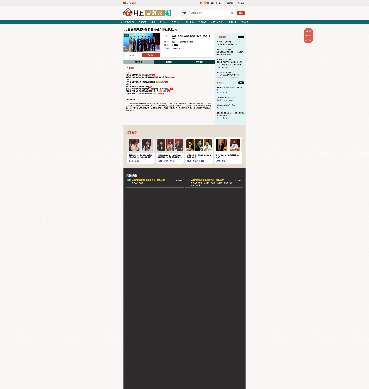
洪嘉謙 (218, 108)
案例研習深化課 (127, 22)
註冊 (212, 3)
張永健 (225, 100)
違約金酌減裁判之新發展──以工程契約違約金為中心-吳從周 (229, 52)
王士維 (131, 161)
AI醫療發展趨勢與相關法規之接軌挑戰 (148, 181)
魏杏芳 (166, 161)
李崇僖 (186, 36)
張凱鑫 (205, 36)
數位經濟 (202, 22)
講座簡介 (138, 62)
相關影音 (169, 62)
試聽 (133, 55)
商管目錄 (308, 40)
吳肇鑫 (201, 161)
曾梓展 (174, 36)
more (241, 37)
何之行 (172, 161)
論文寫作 (232, 22)
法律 (153, 22)
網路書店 (204, 3)
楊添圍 (218, 92)
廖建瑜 (225, 92)
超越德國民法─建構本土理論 (226, 97)
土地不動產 (189, 22)
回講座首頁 (131, 3)
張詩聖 (198, 36)
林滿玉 (160, 161)
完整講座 (199, 62)
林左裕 (218, 118)
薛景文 (137, 161)
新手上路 (241, 3)
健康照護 (183, 42)
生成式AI (175, 42)
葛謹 (223, 161)
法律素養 (244, 22)
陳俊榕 (195, 161)
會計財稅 (163, 22)
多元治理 (190, 42)
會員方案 (230, 3)
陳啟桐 (180, 36)
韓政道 (189, 161)
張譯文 (231, 100)
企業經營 (176, 22)
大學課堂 (142, 22)
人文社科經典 (216, 22)
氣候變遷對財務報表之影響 (225, 105)
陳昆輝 (192, 36)
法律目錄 (308, 36)
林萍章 (218, 161)
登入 (220, 3)
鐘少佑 (225, 118)
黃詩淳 (218, 100)
